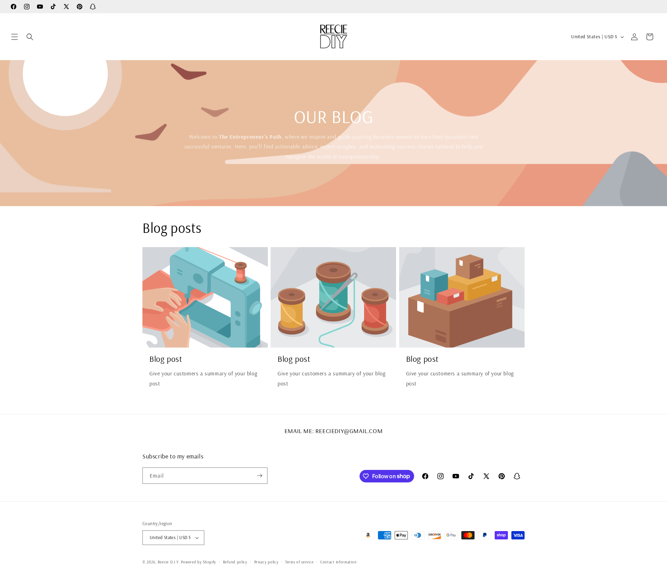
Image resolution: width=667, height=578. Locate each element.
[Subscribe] (259, 475)
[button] (14, 36)
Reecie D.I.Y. (169, 562)
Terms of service (299, 562)
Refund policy (235, 562)
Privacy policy (266, 562)
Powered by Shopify (198, 562)
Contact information (338, 562)
